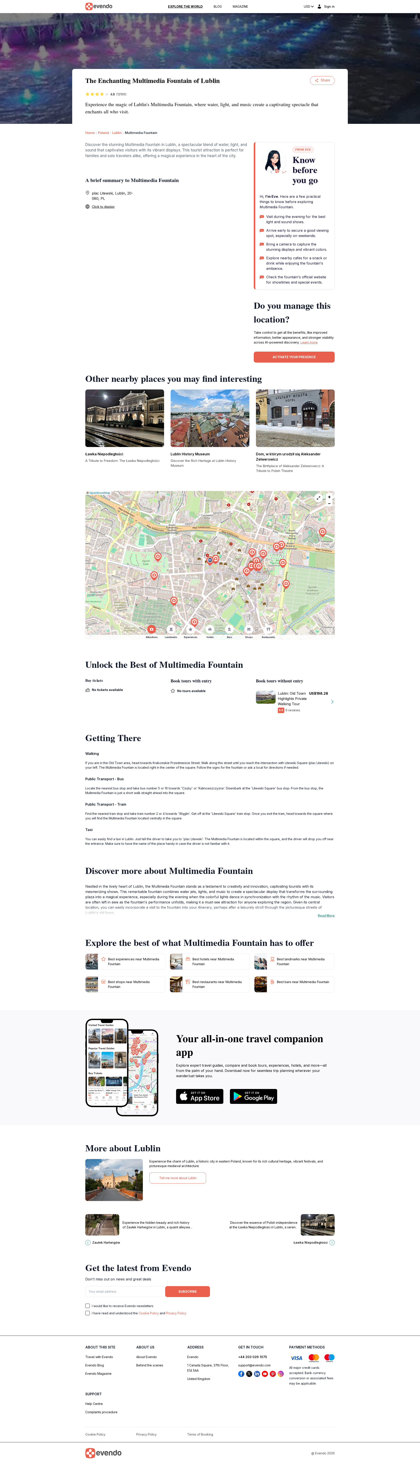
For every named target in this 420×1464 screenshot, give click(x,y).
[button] (210, 561)
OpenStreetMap (99, 492)
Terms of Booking (200, 1434)
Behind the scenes (149, 1365)
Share (325, 80)
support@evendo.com (254, 1365)
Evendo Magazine (98, 1373)
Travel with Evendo (99, 1357)
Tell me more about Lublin (177, 1178)
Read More (326, 915)
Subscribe (187, 1291)
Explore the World (185, 6)
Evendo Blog (94, 1365)
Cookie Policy (149, 1313)
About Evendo (146, 1357)
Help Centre (94, 1404)
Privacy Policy (176, 1313)
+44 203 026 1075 (252, 1357)
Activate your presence (294, 357)
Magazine (240, 6)
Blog (218, 6)
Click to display (103, 207)
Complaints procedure (101, 1412)
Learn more (309, 342)
